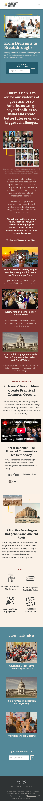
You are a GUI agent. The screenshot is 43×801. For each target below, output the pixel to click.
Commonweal (31, 796)
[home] (13, 4)
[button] (39, 4)
